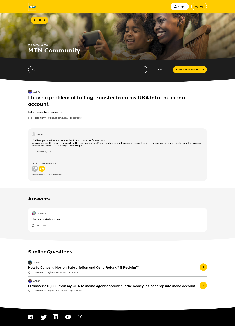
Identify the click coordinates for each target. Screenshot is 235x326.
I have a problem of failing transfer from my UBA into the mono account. (106, 100)
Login (181, 6)
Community (40, 118)
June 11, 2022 (40, 225)
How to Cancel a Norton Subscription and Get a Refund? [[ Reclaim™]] (84, 267)
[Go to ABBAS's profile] (30, 92)
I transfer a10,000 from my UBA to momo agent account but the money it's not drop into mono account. (112, 286)
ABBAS (36, 92)
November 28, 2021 (43, 152)
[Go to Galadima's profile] (34, 213)
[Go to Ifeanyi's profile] (34, 134)
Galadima (41, 213)
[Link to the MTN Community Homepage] (32, 7)
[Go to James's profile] (30, 262)
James (36, 263)
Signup (199, 6)
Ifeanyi (40, 134)
